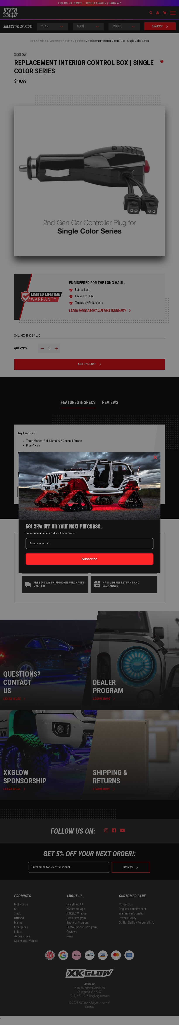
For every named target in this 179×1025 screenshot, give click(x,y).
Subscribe (89, 559)
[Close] (155, 457)
